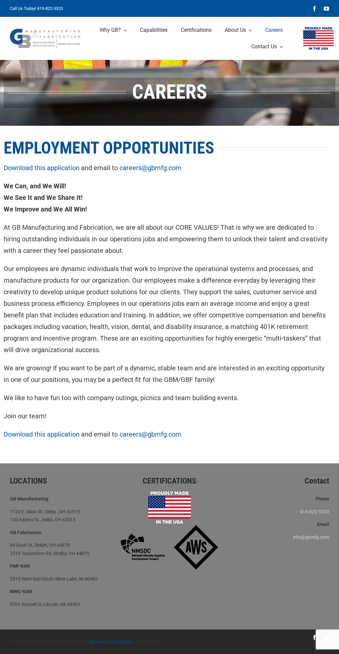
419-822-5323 (50, 8)
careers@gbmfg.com (150, 168)
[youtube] (326, 8)
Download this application (41, 168)
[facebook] (314, 8)
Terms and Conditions (110, 641)
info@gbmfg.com (311, 537)
